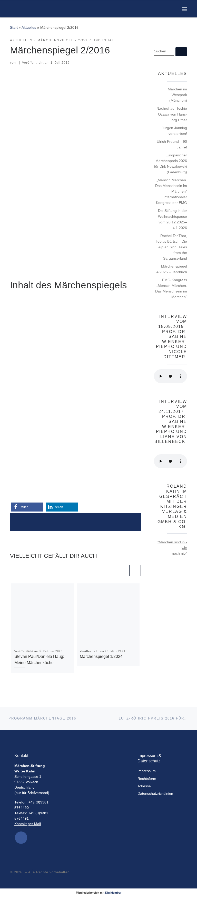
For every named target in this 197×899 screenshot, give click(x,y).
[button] (27, 507)
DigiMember (113, 892)
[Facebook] (21, 837)
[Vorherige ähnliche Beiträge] (122, 570)
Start (14, 27)
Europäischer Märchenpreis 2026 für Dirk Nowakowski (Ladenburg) (170, 163)
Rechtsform (146, 779)
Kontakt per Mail (27, 824)
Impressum (146, 771)
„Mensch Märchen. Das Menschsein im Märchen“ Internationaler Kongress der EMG (171, 191)
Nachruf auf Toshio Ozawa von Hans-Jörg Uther (171, 114)
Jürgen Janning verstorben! (174, 131)
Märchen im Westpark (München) (177, 94)
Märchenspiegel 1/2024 (101, 656)
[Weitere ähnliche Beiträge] (135, 570)
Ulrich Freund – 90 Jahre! (172, 144)
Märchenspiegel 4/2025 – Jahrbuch (171, 269)
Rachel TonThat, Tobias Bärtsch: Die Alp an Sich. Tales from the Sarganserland (171, 247)
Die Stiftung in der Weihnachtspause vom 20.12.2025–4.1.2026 (172, 219)
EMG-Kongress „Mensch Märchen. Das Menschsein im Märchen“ (171, 288)
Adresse (144, 786)
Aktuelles (29, 27)
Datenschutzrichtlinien (155, 794)
